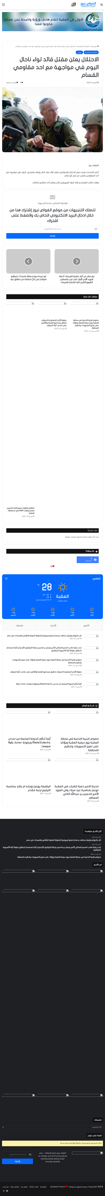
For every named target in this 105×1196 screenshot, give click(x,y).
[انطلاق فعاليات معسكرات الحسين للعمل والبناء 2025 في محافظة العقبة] (20, 403)
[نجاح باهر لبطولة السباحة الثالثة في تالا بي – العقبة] (18, 1103)
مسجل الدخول (82, 537)
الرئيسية (94, 46)
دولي (79, 52)
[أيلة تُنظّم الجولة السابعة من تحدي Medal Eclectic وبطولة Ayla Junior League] (91, 688)
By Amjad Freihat (58, 1187)
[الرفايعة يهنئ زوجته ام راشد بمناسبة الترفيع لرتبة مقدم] (28, 770)
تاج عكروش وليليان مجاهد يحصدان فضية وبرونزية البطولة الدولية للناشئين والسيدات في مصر (44, 636)
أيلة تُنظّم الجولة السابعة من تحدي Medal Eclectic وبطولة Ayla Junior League (49, 684)
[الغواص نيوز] (84, 4)
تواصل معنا (14, 1187)
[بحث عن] (101, 6)
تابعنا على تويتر (95, 1135)
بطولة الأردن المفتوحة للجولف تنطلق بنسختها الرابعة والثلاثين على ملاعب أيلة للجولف (54, 322)
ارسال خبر (24, 1187)
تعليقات (19, 625)
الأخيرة (53, 625)
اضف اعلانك (33, 1187)
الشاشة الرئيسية (83, 46)
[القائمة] (3, 6)
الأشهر (86, 625)
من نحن (6, 1187)
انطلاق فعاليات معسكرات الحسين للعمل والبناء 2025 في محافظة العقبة (20, 510)
